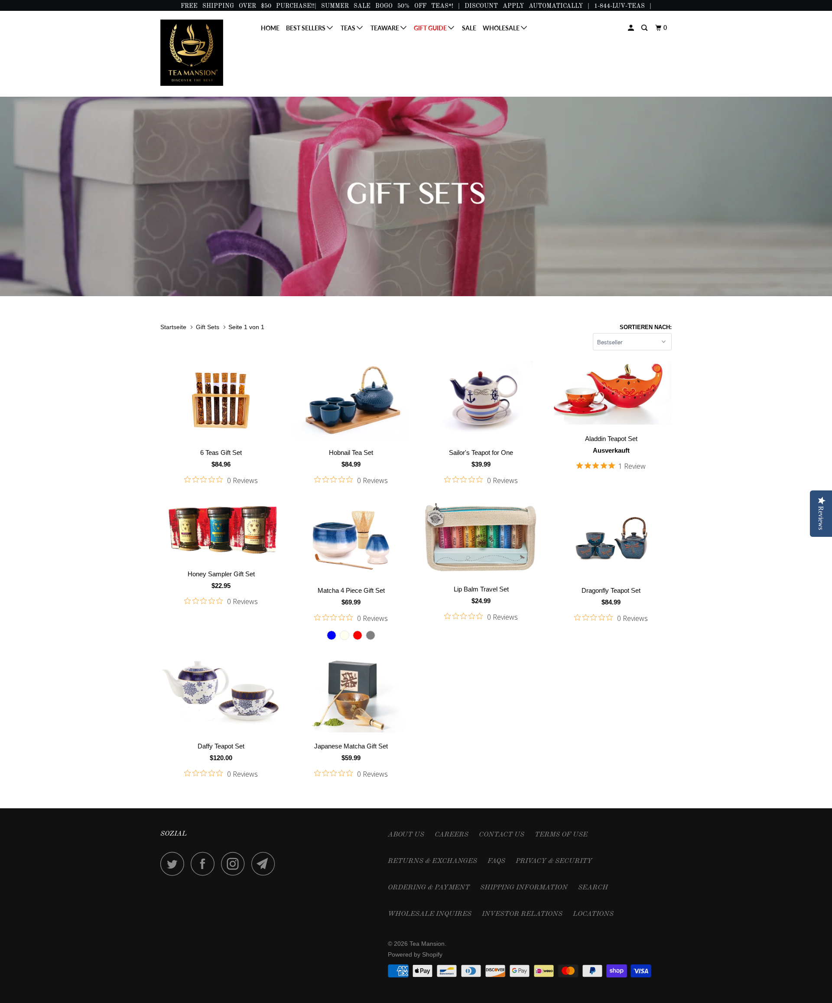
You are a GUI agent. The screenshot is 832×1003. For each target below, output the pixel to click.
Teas (349, 28)
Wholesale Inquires (429, 914)
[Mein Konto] (631, 28)
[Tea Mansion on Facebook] (205, 864)
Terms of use (561, 834)
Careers (451, 834)
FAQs (496, 861)
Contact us (501, 834)
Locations (593, 914)
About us (406, 834)
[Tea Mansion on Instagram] (235, 864)
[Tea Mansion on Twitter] (174, 864)
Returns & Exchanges (432, 861)
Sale (469, 28)
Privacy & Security (554, 861)
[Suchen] (645, 28)
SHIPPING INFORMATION (524, 887)
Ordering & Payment (429, 887)
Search (593, 887)
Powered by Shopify (415, 954)
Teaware (385, 28)
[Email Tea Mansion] (265, 864)
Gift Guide (431, 28)
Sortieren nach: (646, 327)
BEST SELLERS (306, 28)
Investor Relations (522, 914)
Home (270, 28)
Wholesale (502, 28)
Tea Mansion (427, 943)
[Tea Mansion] (204, 52)
